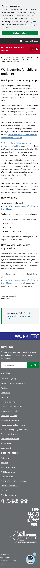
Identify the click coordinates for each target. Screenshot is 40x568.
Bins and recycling (8, 379)
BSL (1, 564)
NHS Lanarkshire (8, 472)
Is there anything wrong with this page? (18, 317)
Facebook (3, 501)
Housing (4, 397)
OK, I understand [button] (20, 33)
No (29, 313)
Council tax (5, 392)
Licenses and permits (9, 411)
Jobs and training (8, 402)
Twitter (8, 501)
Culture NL (5, 458)
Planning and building (10, 420)
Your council (6, 448)
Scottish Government (9, 486)
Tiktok (26, 501)
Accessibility (5, 558)
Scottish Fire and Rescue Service (14, 481)
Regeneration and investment (13, 425)
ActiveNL (4, 463)
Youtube (12, 501)
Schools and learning (16, 57)
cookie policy (30, 24)
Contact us (4, 555)
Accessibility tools (31, 41)
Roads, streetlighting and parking (14, 429)
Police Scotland (7, 476)
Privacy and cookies (8, 561)
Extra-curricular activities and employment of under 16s (19, 58)
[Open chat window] (31, 558)
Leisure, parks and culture (11, 406)
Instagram (16, 501)
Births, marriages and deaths (13, 383)
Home (3, 57)
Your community (7, 443)
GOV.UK (4, 490)
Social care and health (10, 439)
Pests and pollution (9, 416)
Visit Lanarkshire (8, 467)
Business (4, 388)
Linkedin (21, 501)
